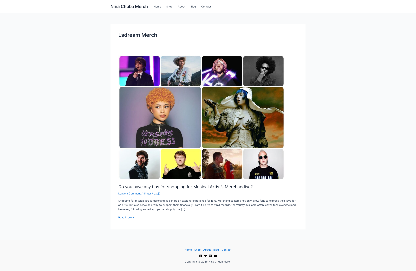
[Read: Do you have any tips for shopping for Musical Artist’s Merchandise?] (201, 117)
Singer (147, 193)
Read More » (126, 217)
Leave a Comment (129, 193)
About (181, 6)
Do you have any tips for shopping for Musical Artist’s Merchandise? (185, 186)
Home (157, 6)
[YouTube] (215, 255)
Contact (206, 6)
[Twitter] (205, 255)
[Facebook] (200, 255)
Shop (169, 6)
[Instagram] (210, 255)
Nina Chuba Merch (129, 6)
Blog (193, 6)
